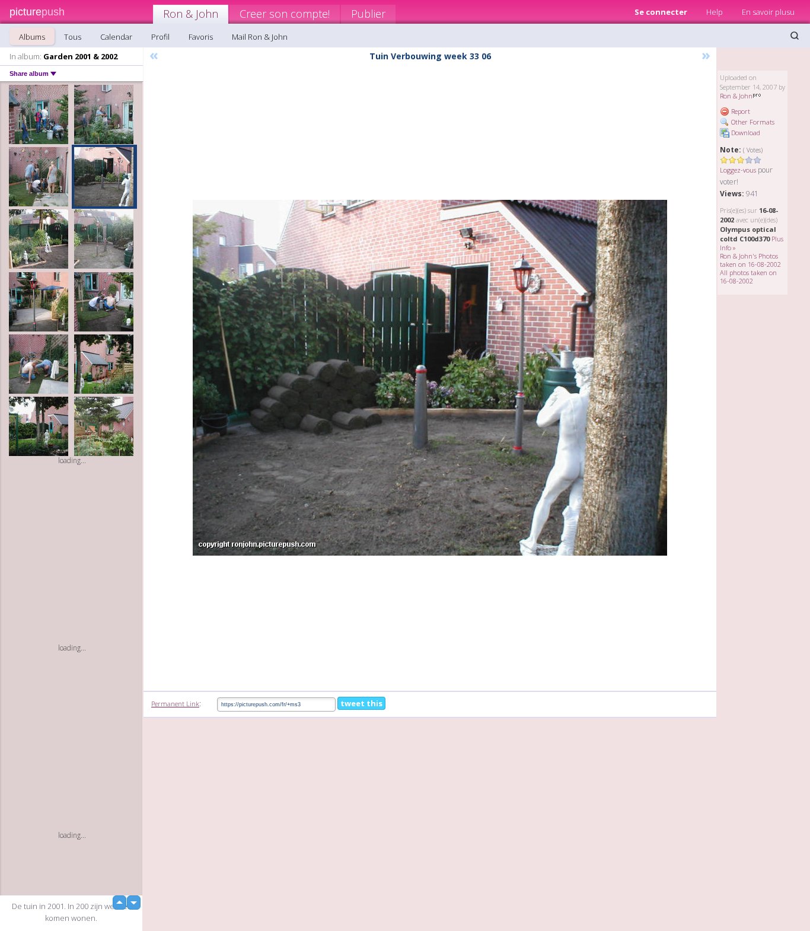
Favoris (201, 36)
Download (744, 132)
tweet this (361, 703)
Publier (368, 14)
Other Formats (751, 121)
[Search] (794, 35)
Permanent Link (175, 703)
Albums (32, 36)
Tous (72, 36)
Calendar (116, 36)
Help (714, 12)
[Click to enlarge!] (430, 378)
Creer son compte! (285, 14)
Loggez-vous (738, 169)
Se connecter (660, 12)
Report (739, 111)
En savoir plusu (768, 12)
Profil (160, 36)
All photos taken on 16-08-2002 (748, 276)
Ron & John (190, 14)
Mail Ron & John (260, 36)
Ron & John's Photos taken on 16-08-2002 (750, 260)
